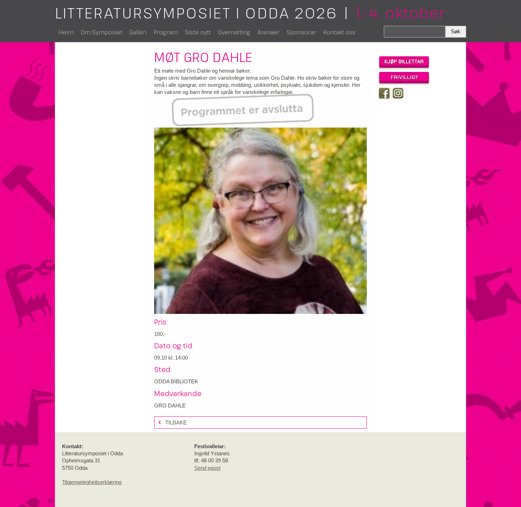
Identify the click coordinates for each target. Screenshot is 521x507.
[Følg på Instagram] (398, 93)
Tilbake (176, 422)
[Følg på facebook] (384, 93)
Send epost (207, 468)
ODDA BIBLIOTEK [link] (176, 381)
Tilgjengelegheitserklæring (92, 482)
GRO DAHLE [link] (170, 405)
